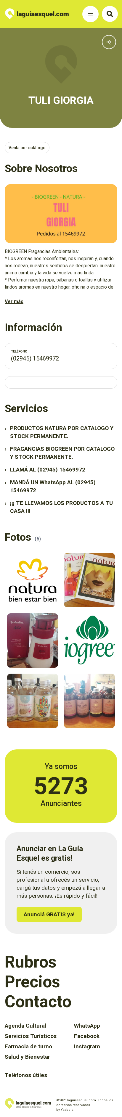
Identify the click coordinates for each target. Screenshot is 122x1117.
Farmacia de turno (28, 1046)
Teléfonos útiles (26, 1075)
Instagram (87, 1046)
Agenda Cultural (25, 1025)
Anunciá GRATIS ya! (49, 914)
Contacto (38, 1001)
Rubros (31, 962)
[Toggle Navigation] (90, 14)
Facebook (86, 1036)
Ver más (14, 301)
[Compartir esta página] (109, 42)
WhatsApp (87, 1025)
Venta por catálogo (27, 147)
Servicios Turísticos (31, 1036)
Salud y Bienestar (27, 1056)
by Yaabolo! (65, 1110)
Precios (32, 982)
